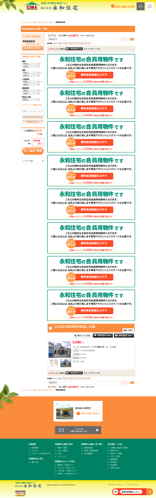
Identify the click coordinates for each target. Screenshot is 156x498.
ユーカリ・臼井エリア (66, 468)
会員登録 (35, 448)
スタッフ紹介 (115, 456)
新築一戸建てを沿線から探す (43, 22)
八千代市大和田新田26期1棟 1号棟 (74, 326)
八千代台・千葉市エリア (67, 471)
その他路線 (88, 453)
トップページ (25, 22)
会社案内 (113, 465)
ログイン (35, 451)
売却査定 (113, 462)
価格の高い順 (85, 43)
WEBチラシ (114, 451)
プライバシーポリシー (116, 485)
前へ (123, 39)
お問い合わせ (115, 468)
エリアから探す (28, 161)
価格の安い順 (74, 43)
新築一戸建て (63, 448)
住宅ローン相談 (116, 453)
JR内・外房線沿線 (91, 451)
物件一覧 (35, 462)
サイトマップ (134, 485)
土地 (59, 453)
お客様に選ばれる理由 (118, 448)
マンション (62, 456)
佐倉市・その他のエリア (67, 474)
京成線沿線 (88, 448)
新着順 (65, 43)
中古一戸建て (63, 451)
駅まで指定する (32, 44)
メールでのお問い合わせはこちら (78, 430)
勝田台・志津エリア (65, 465)
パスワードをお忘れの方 (41, 453)
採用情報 (113, 459)
